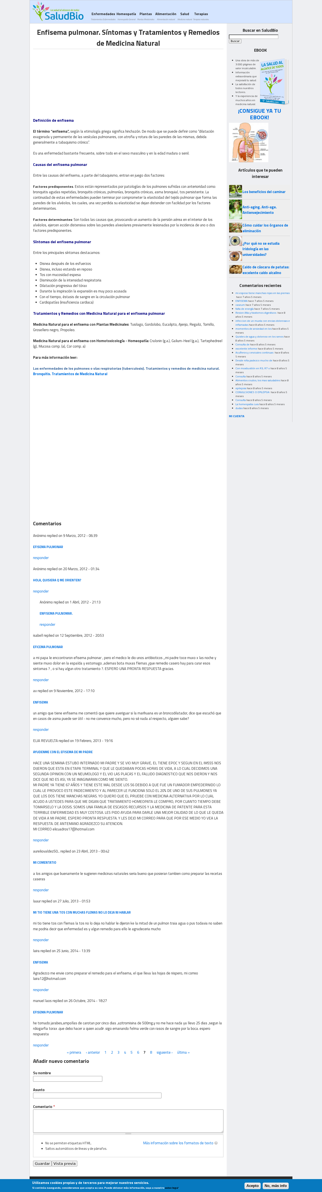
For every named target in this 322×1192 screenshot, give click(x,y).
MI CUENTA (236, 416)
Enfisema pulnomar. (56, 613)
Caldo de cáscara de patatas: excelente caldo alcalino (265, 269)
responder (41, 558)
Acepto (252, 1186)
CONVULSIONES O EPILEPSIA (252, 392)
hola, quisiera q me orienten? (57, 580)
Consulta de (242, 344)
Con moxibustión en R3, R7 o (252, 368)
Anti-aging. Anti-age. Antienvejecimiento (259, 209)
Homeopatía (126, 16)
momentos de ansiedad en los (253, 329)
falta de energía (244, 309)
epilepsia (240, 388)
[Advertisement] (70, 79)
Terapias (201, 16)
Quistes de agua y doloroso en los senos (259, 336)
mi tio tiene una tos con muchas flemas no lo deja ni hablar (82, 912)
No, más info (276, 1186)
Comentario (44, 1106)
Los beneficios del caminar (264, 192)
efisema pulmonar (48, 1012)
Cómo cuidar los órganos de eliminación (265, 228)
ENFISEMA (241, 301)
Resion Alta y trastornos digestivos (256, 313)
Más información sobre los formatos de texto (178, 1143)
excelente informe (246, 348)
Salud (184, 16)
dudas (239, 408)
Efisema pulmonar (48, 546)
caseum (240, 305)
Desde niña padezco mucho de (253, 360)
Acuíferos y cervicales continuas (254, 352)
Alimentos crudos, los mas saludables (257, 380)
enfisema (40, 702)
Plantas (145, 16)
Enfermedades (103, 16)
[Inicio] (57, 11)
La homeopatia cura (247, 404)
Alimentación (165, 16)
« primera (74, 1052)
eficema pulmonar (48, 646)
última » (183, 1052)
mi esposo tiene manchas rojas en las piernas (262, 293)
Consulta (240, 376)
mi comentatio (44, 862)
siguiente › (165, 1052)
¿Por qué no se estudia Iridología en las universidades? (261, 249)
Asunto (39, 1090)
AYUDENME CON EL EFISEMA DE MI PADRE (63, 751)
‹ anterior (93, 1052)
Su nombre (42, 1073)
